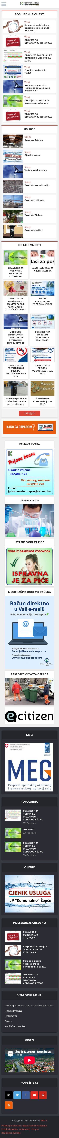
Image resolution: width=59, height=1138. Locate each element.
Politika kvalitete (13, 1010)
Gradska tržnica (33, 140)
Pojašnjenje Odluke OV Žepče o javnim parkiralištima (16, 401)
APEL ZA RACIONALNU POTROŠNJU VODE (42, 301)
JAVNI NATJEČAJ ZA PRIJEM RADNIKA (42, 269)
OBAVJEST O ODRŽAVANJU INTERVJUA (38, 41)
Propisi (8, 1021)
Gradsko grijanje (34, 200)
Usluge (27, 137)
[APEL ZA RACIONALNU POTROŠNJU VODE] (42, 288)
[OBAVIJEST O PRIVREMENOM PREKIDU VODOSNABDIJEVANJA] (16, 354)
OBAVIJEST (29, 829)
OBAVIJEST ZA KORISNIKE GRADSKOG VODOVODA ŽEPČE (38, 58)
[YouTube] (34, 1095)
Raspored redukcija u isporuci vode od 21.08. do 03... (35, 949)
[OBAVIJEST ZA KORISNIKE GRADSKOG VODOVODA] (15, 257)
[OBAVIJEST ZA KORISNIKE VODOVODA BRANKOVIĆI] (42, 321)
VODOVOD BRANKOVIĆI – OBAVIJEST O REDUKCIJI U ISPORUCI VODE (15, 337)
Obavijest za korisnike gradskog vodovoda (36, 102)
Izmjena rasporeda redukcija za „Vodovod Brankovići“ (37, 88)
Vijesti (27, 22)
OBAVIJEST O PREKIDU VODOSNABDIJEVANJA (42, 369)
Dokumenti (11, 1015)
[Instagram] (9, 1095)
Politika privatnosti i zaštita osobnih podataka (29, 1005)
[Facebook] (26, 1095)
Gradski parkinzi (33, 230)
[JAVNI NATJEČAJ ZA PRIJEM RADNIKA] (42, 257)
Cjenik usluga (32, 155)
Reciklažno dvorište (15, 1026)
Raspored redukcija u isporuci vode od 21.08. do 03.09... (37, 28)
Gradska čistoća (33, 215)
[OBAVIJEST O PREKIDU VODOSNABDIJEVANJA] (42, 354)
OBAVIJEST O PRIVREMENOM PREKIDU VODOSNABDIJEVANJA (16, 371)
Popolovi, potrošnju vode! (35, 72)
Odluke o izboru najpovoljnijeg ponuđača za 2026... (34, 964)
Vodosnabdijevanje (35, 170)
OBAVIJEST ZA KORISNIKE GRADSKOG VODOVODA (15, 272)
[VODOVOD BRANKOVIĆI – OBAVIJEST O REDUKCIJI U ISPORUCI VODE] (16, 321)
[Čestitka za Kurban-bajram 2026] (42, 388)
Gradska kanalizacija (36, 185)
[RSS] (9, 1105)
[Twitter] (17, 1095)
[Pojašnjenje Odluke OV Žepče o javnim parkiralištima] (16, 388)
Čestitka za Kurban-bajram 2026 (42, 401)
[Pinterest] (43, 1095)
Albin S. (44, 1120)
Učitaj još (30, 413)
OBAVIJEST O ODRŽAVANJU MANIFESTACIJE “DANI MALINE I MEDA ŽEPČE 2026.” (16, 304)
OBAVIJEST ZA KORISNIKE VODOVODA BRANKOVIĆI (42, 336)
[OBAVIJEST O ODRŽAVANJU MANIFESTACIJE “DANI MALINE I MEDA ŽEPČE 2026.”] (16, 288)
